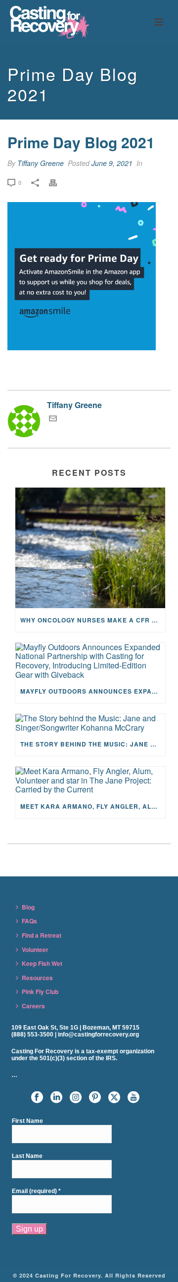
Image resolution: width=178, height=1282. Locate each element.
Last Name (27, 1156)
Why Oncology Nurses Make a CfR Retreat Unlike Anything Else (92, 620)
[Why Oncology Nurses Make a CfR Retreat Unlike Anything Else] (90, 548)
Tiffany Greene (40, 163)
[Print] (58, 182)
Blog (28, 907)
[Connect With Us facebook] (37, 1097)
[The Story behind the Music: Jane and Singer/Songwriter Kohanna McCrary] (90, 723)
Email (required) (36, 1191)
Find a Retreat (41, 935)
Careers (33, 1005)
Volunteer (35, 949)
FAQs (29, 920)
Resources (37, 977)
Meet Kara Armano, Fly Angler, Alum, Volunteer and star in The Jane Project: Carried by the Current (92, 806)
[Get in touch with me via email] (53, 419)
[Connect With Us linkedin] (56, 1097)
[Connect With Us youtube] (133, 1097)
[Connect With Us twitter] (114, 1097)
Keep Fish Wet (42, 963)
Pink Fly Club (40, 991)
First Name (27, 1121)
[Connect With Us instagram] (76, 1097)
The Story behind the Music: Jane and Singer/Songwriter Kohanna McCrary (92, 744)
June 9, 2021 (112, 163)
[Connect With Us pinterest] (95, 1097)
